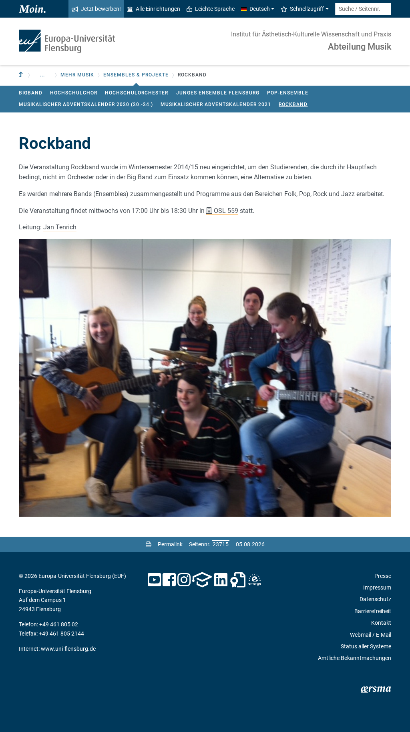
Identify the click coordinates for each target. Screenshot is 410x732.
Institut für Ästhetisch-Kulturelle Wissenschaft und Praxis (311, 34)
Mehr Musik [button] (77, 75)
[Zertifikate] (237, 580)
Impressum (377, 587)
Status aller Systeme (366, 646)
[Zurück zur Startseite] (67, 41)
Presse (382, 576)
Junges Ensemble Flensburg (217, 93)
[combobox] (363, 9)
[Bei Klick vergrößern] (205, 378)
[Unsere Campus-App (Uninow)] (202, 580)
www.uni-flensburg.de (68, 649)
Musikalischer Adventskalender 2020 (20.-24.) (86, 104)
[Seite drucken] (148, 544)
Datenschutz (375, 599)
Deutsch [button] (259, 9)
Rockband (293, 104)
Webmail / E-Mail (370, 635)
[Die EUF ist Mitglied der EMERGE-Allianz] (254, 580)
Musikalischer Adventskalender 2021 (216, 104)
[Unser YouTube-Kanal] (154, 580)
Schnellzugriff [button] (307, 9)
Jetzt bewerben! (101, 9)
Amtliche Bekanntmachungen (354, 658)
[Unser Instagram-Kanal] (184, 580)
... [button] (42, 75)
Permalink (170, 544)
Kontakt (381, 623)
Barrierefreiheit (372, 611)
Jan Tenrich (59, 227)
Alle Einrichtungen (158, 9)
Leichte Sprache (215, 9)
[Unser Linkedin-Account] (221, 580)
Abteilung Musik (359, 47)
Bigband (30, 93)
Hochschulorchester (136, 93)
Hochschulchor (73, 93)
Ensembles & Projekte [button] (136, 75)
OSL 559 (226, 211)
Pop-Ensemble (287, 93)
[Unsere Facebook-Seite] (169, 580)
